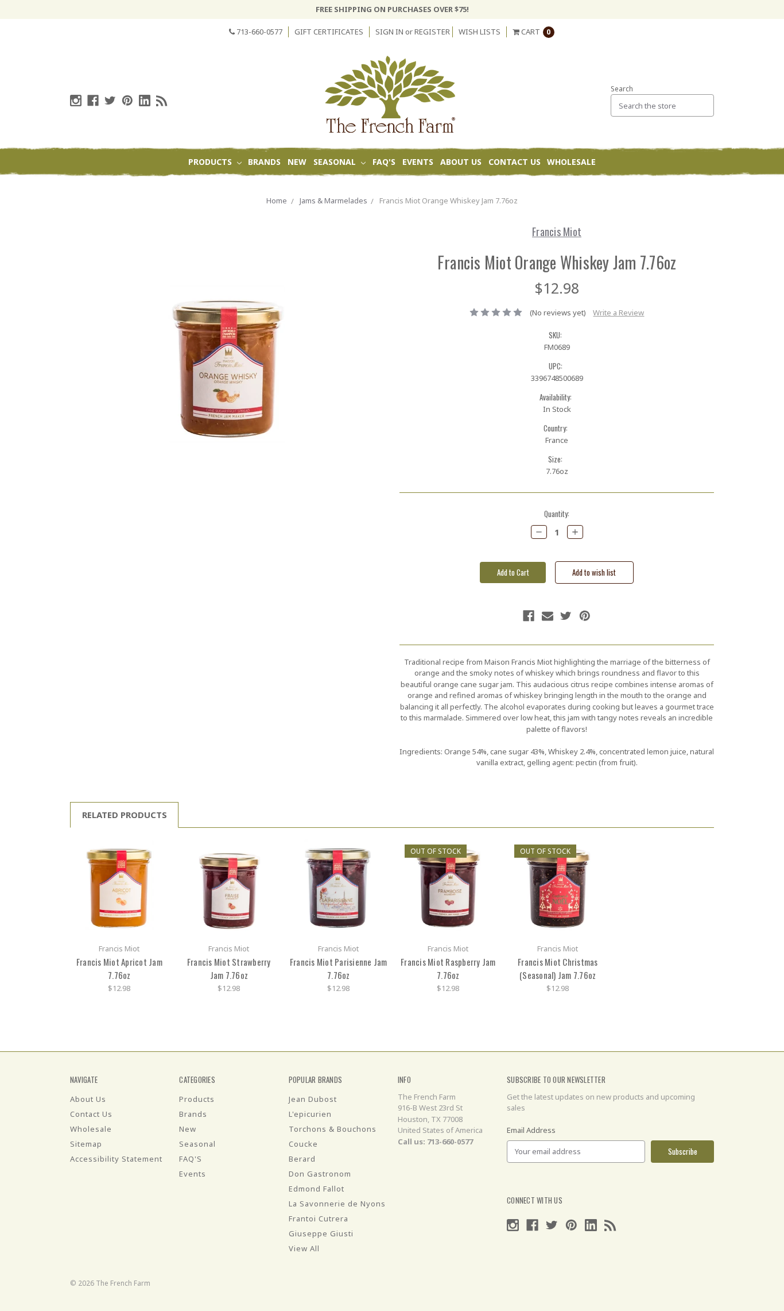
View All (304, 1248)
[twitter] (110, 100)
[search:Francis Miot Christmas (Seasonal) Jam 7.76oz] (594, 852)
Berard (302, 1159)
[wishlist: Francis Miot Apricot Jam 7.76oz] (156, 869)
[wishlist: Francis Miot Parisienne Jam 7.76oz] (375, 869)
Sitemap (86, 1144)
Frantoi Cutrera (318, 1218)
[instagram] (75, 100)
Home (276, 200)
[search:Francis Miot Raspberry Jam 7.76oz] (485, 852)
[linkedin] (144, 100)
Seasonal (335, 161)
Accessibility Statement (116, 1159)
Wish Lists (479, 31)
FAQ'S (383, 161)
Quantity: (556, 513)
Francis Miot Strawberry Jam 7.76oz (229, 968)
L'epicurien (310, 1114)
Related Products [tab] (124, 814)
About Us (461, 161)
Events (417, 161)
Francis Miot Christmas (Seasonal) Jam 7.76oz (558, 968)
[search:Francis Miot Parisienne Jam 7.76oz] (375, 852)
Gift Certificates (328, 31)
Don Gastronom (320, 1174)
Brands (264, 161)
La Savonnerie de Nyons (337, 1203)
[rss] (162, 100)
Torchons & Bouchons (333, 1129)
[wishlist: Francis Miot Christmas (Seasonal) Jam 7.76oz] (594, 869)
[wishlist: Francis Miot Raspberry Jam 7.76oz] (485, 869)
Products (211, 161)
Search (622, 89)
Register (432, 31)
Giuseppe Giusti (321, 1233)
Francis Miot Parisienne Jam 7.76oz (338, 968)
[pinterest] (127, 100)
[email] (547, 616)
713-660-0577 (258, 31)
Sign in (389, 31)
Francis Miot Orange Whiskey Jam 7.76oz (448, 200)
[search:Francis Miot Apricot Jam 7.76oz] (156, 852)
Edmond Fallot (316, 1188)
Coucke (303, 1144)
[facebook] (93, 100)
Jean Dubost (313, 1099)
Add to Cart (119, 888)
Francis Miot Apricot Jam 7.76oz (119, 968)
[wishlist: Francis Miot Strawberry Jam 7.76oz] (265, 869)
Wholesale (571, 161)
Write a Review (618, 312)
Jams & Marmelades (333, 200)
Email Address (531, 1130)
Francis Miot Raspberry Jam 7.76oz (448, 968)
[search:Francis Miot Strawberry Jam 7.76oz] (265, 852)
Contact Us (514, 161)
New (297, 161)
